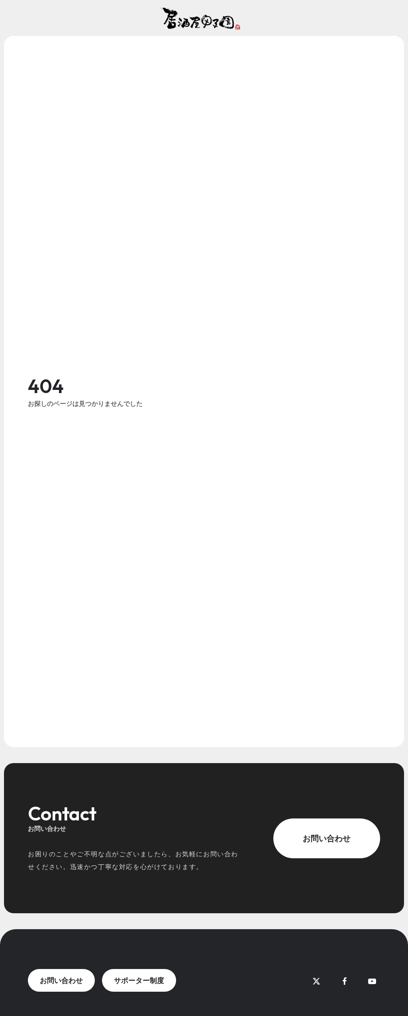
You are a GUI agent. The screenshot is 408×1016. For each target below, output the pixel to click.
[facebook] (344, 981)
